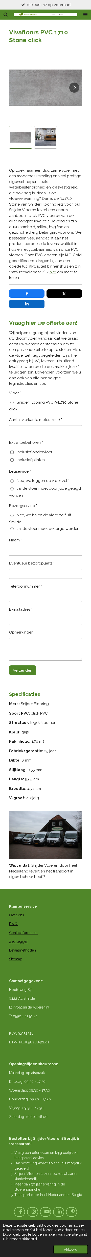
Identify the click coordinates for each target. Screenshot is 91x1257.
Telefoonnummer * (25, 586)
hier (53, 272)
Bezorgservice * (23, 506)
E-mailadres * (21, 609)
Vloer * (15, 393)
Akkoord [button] (70, 1249)
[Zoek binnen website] (5, 15)
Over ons (16, 915)
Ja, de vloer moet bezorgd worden (48, 528)
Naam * (15, 540)
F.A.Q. (13, 924)
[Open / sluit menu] (85, 15)
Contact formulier (23, 933)
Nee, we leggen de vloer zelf (43, 480)
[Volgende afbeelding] (74, 88)
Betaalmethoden (22, 950)
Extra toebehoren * (26, 442)
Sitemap (15, 959)
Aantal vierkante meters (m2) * (35, 419)
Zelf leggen (18, 941)
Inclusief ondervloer (34, 452)
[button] (20, 137)
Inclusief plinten (31, 460)
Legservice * (20, 471)
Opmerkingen (21, 632)
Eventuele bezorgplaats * (32, 563)
